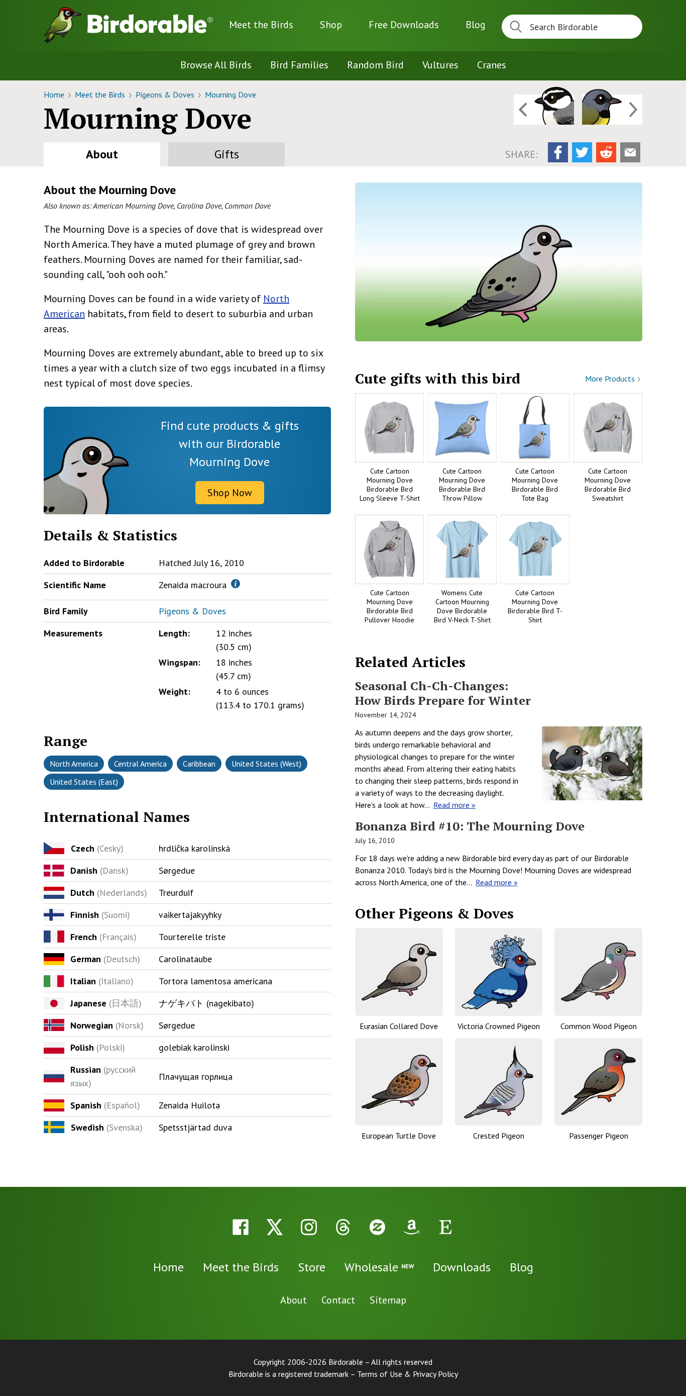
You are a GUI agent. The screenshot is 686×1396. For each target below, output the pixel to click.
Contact (338, 1300)
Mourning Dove (230, 94)
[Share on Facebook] (558, 152)
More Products (611, 379)
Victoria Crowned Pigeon (499, 1026)
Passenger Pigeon (598, 1136)
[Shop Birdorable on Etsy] (445, 1227)
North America (74, 764)
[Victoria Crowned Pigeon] (499, 972)
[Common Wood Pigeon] (598, 972)
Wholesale (379, 1267)
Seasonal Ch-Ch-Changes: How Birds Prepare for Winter (443, 693)
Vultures (440, 64)
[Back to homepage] (150, 24)
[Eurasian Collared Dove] (399, 972)
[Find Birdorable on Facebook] (241, 1227)
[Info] (235, 583)
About (102, 154)
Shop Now (229, 492)
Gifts (226, 154)
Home (55, 94)
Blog (476, 24)
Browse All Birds (216, 64)
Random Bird (375, 64)
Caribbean (199, 764)
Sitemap (388, 1300)
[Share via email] (630, 152)
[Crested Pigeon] (499, 1082)
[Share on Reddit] (606, 152)
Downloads (404, 24)
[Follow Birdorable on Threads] (343, 1227)
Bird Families (299, 64)
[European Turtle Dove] (399, 1082)
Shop (331, 24)
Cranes (491, 64)
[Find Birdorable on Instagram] (309, 1227)
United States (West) (266, 764)
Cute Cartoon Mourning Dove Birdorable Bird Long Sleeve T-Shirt (390, 485)
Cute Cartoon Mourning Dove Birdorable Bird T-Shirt (535, 606)
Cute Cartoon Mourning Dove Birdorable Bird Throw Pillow (462, 485)
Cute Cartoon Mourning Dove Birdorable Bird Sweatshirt (608, 485)
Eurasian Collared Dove (399, 1026)
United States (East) (84, 782)
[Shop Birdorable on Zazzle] (377, 1227)
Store (311, 1267)
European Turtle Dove (399, 1136)
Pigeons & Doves (166, 94)
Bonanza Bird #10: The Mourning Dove (470, 826)
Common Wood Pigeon (598, 1026)
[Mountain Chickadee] (544, 110)
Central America (140, 764)
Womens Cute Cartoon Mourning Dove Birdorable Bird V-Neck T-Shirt (462, 606)
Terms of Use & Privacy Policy (407, 1374)
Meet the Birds (261, 24)
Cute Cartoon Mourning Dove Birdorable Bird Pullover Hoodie (389, 606)
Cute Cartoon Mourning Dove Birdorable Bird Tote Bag (535, 485)
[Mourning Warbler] (612, 110)
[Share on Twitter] (582, 152)
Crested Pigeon (498, 1136)
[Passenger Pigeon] (598, 1082)
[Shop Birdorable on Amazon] (411, 1227)
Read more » (454, 805)
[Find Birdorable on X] (275, 1227)
